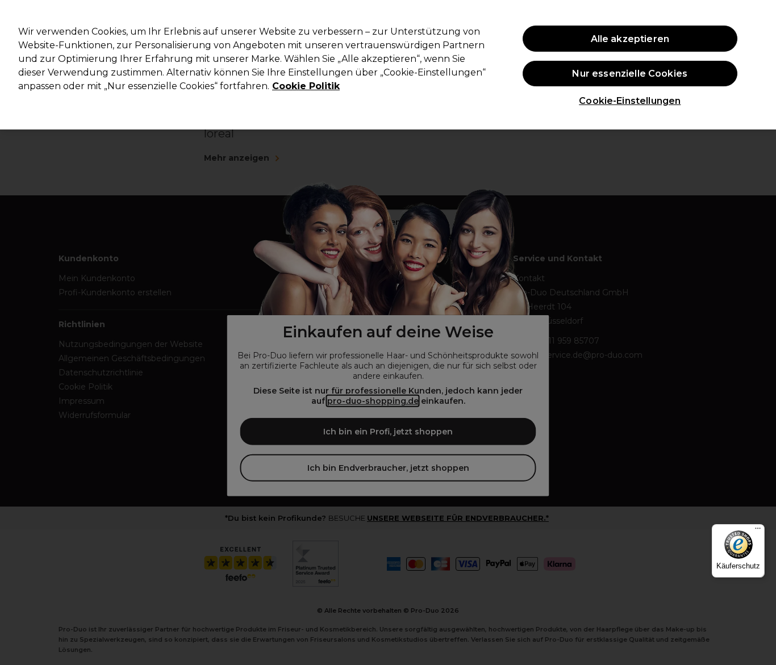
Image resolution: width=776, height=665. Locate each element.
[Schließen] (757, 63)
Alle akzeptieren (630, 39)
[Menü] (758, 531)
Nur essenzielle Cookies (629, 73)
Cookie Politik (306, 86)
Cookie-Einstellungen (630, 100)
